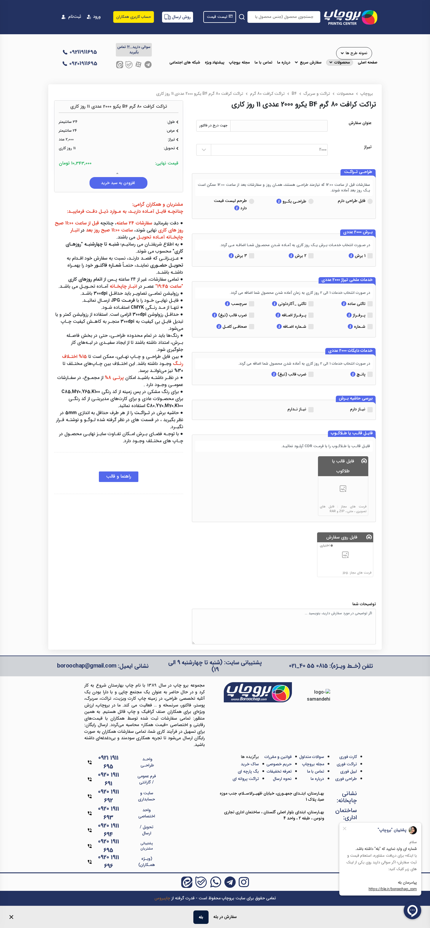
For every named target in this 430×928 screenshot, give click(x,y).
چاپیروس (162, 898)
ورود (97, 16)
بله (201, 917)
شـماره (359, 326)
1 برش (359, 256)
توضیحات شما (364, 604)
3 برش (240, 256)
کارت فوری (348, 757)
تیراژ (367, 147)
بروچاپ (366, 93)
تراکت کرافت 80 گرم (267, 93)
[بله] (129, 64)
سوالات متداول (311, 757)
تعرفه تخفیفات (279, 771)
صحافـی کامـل (234, 326)
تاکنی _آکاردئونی (291, 304)
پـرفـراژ (358, 315)
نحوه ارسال (282, 779)
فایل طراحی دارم (351, 201)
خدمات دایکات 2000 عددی (350, 351)
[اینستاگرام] (244, 882)
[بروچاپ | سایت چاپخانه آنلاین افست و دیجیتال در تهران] (350, 17)
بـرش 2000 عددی (358, 232)
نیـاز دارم (357, 409)
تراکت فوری (347, 764)
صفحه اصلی (367, 63)
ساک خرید (250, 764)
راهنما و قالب (118, 476)
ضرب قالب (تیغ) (232, 315)
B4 (294, 93)
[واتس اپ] (215, 882)
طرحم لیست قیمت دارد (230, 204)
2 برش (300, 256)
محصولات (342, 63)
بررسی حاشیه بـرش (356, 399)
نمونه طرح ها (356, 53)
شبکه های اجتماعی (184, 63)
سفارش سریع (310, 63)
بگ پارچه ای (248, 771)
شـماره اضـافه (294, 326)
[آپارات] (138, 64)
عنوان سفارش (360, 123)
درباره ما (283, 63)
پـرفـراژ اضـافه (293, 315)
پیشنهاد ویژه (214, 63)
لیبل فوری (348, 771)
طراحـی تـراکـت (358, 172)
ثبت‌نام (74, 16)
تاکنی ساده (355, 304)
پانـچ (360, 374)
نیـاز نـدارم (297, 409)
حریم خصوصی (279, 764)
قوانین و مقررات (278, 757)
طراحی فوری (346, 779)
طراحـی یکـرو (293, 201)
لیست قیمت (217, 17)
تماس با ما (263, 63)
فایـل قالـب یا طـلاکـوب (352, 433)
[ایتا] (119, 64)
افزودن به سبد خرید (118, 183)
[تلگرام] (148, 64)
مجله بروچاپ (239, 63)
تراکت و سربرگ (317, 93)
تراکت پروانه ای (246, 779)
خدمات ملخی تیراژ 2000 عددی (347, 280)
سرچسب (238, 304)
